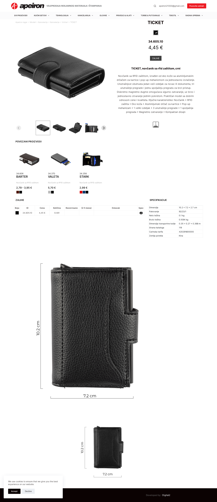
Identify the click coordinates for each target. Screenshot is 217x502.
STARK (84, 176)
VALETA (53, 176)
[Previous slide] (18, 128)
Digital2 (166, 495)
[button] (43, 128)
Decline (28, 491)
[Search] (155, 6)
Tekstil (172, 15)
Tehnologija (62, 15)
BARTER (22, 176)
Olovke (103, 15)
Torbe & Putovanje (150, 15)
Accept (14, 491)
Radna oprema (193, 15)
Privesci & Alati (124, 15)
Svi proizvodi (20, 15)
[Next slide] (103, 128)
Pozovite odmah (196, 6)
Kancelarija (84, 15)
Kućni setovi (40, 15)
